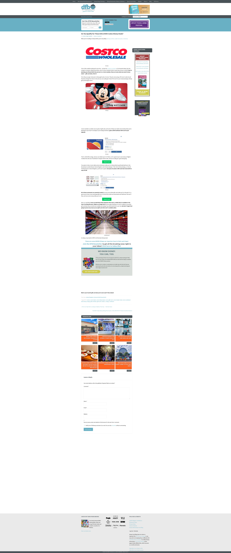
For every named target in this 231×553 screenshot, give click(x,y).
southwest (111, 301)
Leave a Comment (98, 36)
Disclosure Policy (133, 522)
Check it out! (107, 162)
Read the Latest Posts (86, 16)
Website (85, 414)
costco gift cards (109, 300)
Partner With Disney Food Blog (136, 527)
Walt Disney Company (140, 536)
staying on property (111, 68)
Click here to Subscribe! (111, 246)
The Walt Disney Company (135, 539)
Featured (96, 297)
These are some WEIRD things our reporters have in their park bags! (106, 241)
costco (88, 300)
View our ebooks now (86, 531)
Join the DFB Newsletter (92, 244)
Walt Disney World (102, 297)
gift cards (99, 301)
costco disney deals (100, 300)
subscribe (114, 425)
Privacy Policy (132, 524)
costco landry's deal (117, 300)
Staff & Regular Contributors (135, 520)
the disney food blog (86, 4)
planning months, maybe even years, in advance (117, 38)
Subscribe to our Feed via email (136, 550)
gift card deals (93, 301)
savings (107, 301)
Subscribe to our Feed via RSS (136, 548)
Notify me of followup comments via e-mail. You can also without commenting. (105, 425)
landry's (103, 301)
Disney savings (87, 301)
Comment (86, 386)
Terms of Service (133, 525)
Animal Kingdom (89, 297)
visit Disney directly (139, 541)
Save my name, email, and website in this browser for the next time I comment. (101, 422)
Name (85, 401)
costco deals (93, 300)
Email (85, 407)
